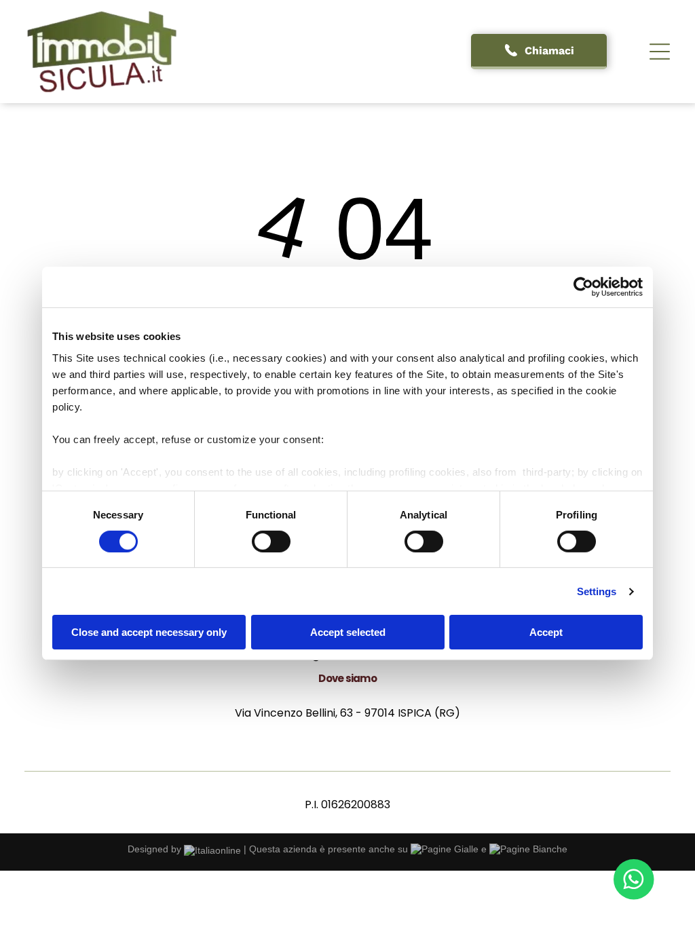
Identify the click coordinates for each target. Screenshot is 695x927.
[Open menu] (660, 51)
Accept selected (348, 632)
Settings (597, 591)
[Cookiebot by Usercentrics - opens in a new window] (583, 287)
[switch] (271, 541)
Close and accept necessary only (149, 632)
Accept (546, 632)
